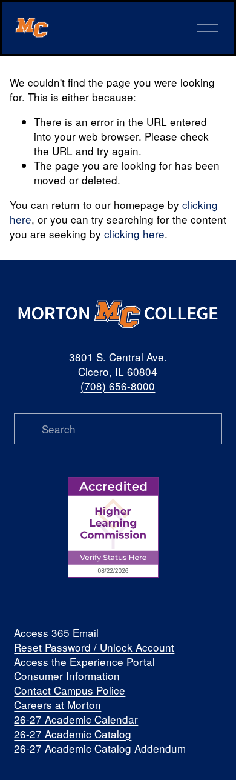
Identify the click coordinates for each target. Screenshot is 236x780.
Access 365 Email (56, 632)
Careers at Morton (57, 705)
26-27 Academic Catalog (72, 734)
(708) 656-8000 (117, 386)
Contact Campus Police (69, 690)
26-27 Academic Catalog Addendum (100, 748)
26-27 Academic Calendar (76, 719)
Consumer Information (67, 675)
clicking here (134, 233)
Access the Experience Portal (84, 662)
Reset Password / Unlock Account (94, 647)
